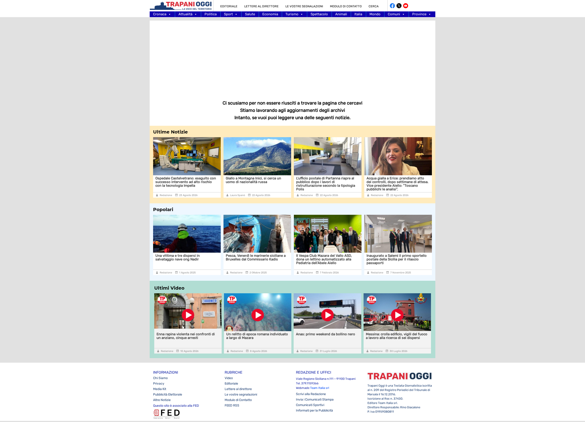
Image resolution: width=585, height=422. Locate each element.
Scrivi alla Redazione (311, 394)
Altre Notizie (162, 400)
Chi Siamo (160, 378)
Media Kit (159, 389)
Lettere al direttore (261, 6)
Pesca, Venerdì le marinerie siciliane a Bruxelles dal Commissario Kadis (194, 257)
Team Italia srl (319, 388)
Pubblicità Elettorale (167, 394)
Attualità (185, 14)
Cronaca (159, 14)
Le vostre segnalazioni (304, 6)
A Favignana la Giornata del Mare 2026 (406, 256)
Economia (270, 14)
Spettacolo (319, 14)
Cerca (374, 6)
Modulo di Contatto (346, 6)
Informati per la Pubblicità (314, 410)
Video (229, 378)
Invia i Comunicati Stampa (315, 399)
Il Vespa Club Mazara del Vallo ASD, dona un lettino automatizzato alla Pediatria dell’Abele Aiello (262, 259)
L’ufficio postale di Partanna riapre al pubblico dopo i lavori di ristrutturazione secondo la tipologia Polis (258, 183)
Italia (358, 14)
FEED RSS (232, 405)
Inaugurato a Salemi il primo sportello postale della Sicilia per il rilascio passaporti (335, 259)
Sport (228, 14)
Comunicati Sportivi (310, 405)
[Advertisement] (292, 57)
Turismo (291, 14)
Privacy (158, 383)
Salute (250, 14)
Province (419, 14)
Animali (341, 14)
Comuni (394, 14)
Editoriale (228, 6)
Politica (211, 14)
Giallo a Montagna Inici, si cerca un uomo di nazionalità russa (186, 180)
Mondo (375, 14)
